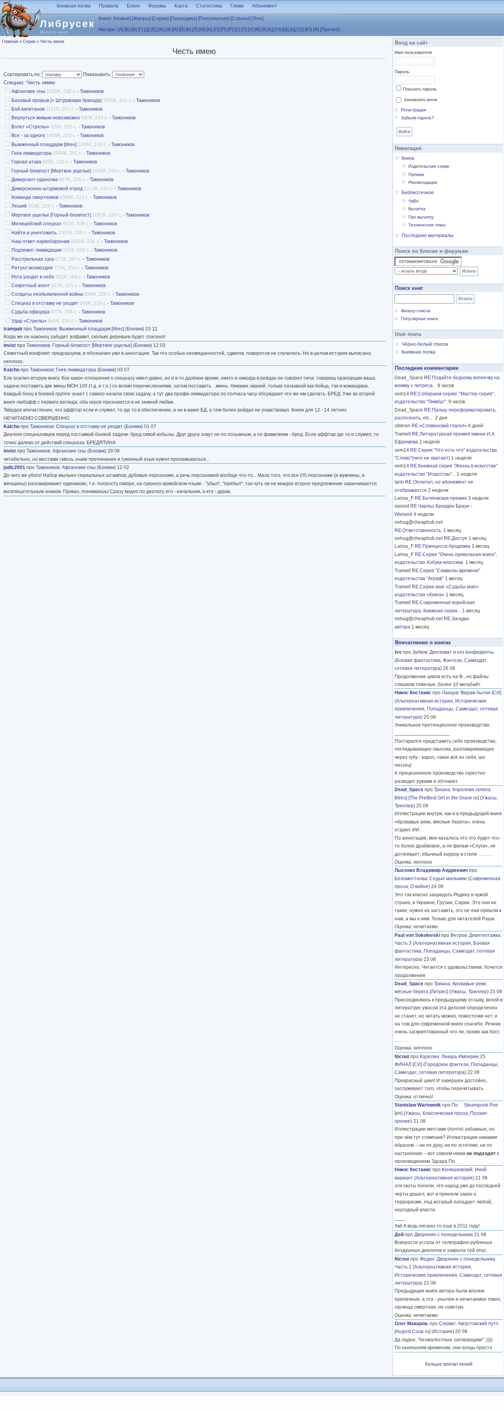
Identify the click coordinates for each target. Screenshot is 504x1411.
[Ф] (257, 29)
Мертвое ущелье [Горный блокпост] (51, 215)
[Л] (195, 29)
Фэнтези (452, 660)
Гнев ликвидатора (31, 153)
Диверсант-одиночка (34, 179)
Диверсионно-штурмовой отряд (47, 188)
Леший (19, 206)
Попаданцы (440, 709)
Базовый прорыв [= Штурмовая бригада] (56, 100)
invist (10, 345)
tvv (398, 652)
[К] (188, 29)
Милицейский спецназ (36, 223)
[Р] (230, 29)
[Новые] (122, 18)
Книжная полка (74, 6)
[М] (202, 29)
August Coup (410, 1331)
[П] (223, 29)
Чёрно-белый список (425, 344)
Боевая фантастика (418, 660)
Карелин (429, 1056)
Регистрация (413, 110)
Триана (442, 789)
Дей (399, 1234)
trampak (13, 329)
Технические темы (427, 224)
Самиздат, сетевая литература (430, 1072)
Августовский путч (478, 1323)
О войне (419, 886)
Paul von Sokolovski (417, 935)
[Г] (140, 29)
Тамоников (92, 91)
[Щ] (293, 29)
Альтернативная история (424, 701)
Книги (408, 158)
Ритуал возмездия (32, 268)
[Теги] (257, 18)
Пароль (402, 71)
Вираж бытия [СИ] (481, 692)
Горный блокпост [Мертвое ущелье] (51, 171)
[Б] (127, 29)
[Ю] (308, 29)
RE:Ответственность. (418, 530)
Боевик (135, 329)
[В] (134, 29)
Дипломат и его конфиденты (462, 652)
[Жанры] (141, 18)
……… (485, 854)
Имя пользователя (413, 52)
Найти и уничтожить (34, 232)
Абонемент (264, 6)
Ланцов (450, 692)
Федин (427, 1259)
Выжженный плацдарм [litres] (43, 144)
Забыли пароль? (417, 117)
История (442, 1331)
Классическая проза (445, 1113)
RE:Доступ (455, 538)
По (456, 1105)
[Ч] (278, 29)
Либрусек (67, 23)
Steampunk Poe (481, 1105)
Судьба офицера (30, 312)
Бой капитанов (27, 109)
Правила (109, 6)
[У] (250, 29)
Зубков (419, 652)
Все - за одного (28, 135)
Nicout (402, 1056)
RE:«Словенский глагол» (439, 425)
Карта (181, 6)
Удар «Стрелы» (29, 321)
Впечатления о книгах (423, 642)
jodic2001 (14, 467)
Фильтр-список (415, 310)
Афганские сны (28, 91)
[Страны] (240, 18)
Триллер (404, 805)
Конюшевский (457, 1169)
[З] (167, 29)
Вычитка (416, 208)
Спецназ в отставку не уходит (44, 303)
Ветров (458, 935)
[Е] (153, 29)
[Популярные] (213, 18)
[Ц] (271, 29)
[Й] (182, 29)
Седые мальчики (448, 878)
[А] (120, 29)
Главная (10, 41)
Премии (416, 174)
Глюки (237, 6)
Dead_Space (409, 789)
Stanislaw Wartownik (418, 1105)
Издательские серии (428, 166)
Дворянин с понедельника (443, 1234)
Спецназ (13, 82)
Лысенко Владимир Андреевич (431, 870)
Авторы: (107, 29)
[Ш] (285, 29)
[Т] (243, 29)
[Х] (264, 29)
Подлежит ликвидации (36, 250)
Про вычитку (421, 217)
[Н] (209, 29)
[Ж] (161, 29)
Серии (29, 41)
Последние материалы (428, 235)
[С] (237, 29)
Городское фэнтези (447, 1064)
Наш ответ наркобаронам (40, 241)
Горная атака (26, 162)
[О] (216, 29)
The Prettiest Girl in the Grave (441, 798)
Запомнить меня (420, 99)
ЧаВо (413, 200)
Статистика (209, 6)
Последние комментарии (426, 368)
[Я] (316, 29)
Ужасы (489, 798)
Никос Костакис (413, 692)
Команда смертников (34, 197)
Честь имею (52, 41)
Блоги (133, 6)
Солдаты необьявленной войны (47, 294)
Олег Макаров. (411, 1323)
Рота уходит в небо (32, 277)
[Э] (301, 29)
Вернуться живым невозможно (45, 118)
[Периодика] (183, 18)
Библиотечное (418, 192)
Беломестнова (411, 878)
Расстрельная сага (32, 259)
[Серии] (160, 18)
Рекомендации (422, 182)
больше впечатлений (448, 1364)
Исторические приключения (426, 1275)
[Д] (147, 29)
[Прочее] (329, 29)
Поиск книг (409, 288)
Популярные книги (419, 318)
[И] (175, 29)
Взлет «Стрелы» (30, 127)
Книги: (105, 18)
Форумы (157, 6)
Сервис (447, 1323)
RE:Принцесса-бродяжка (443, 546)
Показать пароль (420, 89)
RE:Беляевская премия (441, 498)
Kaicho (11, 370)
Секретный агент (30, 285)
